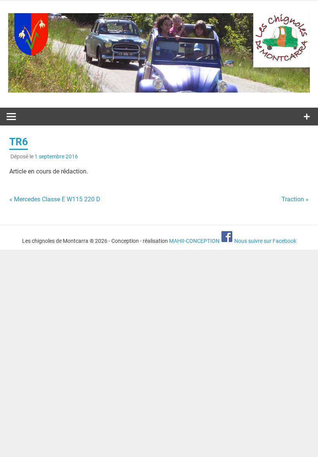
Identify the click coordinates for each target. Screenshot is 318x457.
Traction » (295, 199)
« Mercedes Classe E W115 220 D (54, 199)
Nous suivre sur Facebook (264, 241)
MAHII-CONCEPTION (194, 241)
